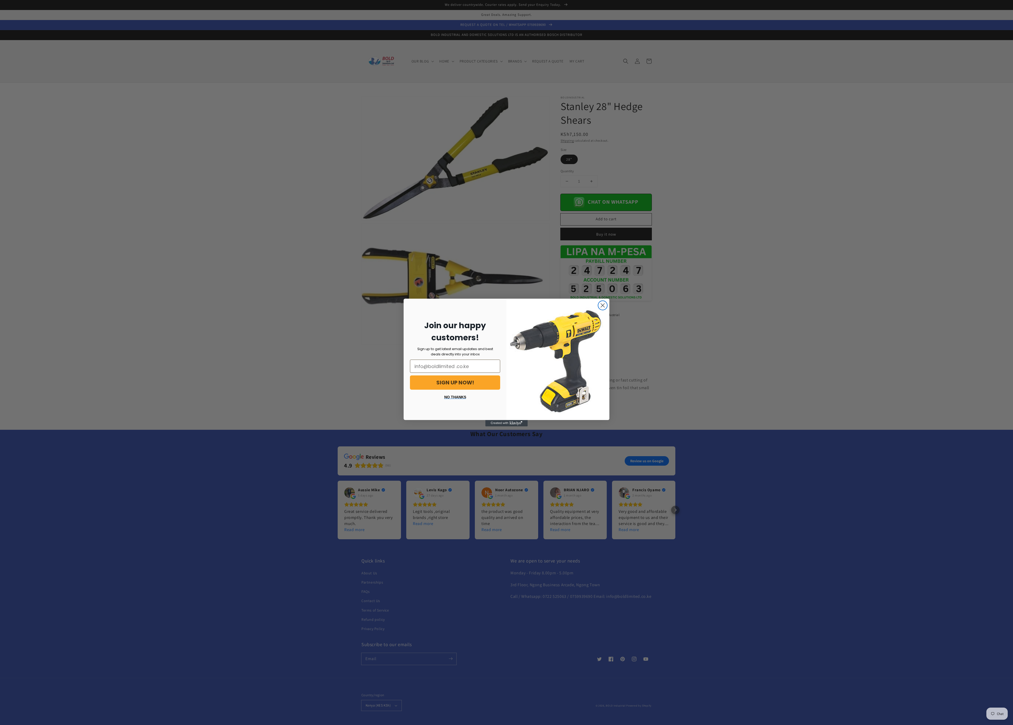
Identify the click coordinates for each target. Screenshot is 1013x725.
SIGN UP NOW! (455, 382)
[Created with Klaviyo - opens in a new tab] (506, 423)
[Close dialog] (602, 305)
